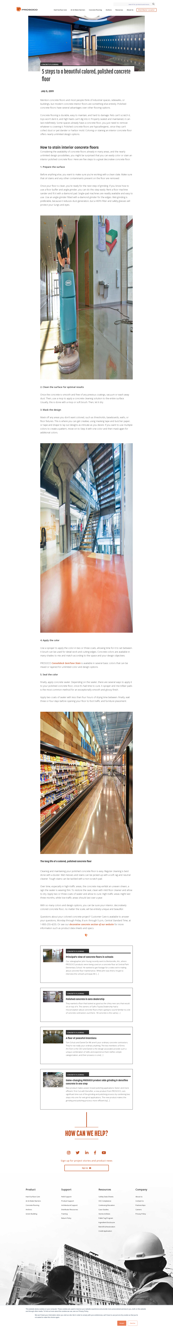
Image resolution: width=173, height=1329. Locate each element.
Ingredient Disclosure (107, 1222)
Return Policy (66, 1218)
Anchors (109, 10)
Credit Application (105, 1231)
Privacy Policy (141, 1214)
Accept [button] (121, 1323)
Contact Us (140, 1201)
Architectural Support (69, 1205)
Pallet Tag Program (106, 1218)
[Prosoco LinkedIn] (86, 1152)
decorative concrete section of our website (91, 924)
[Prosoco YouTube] (104, 1152)
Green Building (31, 1214)
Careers (139, 1209)
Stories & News (104, 1214)
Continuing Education (107, 1205)
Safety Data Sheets (106, 1196)
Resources (119, 10)
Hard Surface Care (60, 10)
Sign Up (85, 1168)
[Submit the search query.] (153, 4)
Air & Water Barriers (78, 10)
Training (64, 1214)
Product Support (67, 1201)
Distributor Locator (146, 10)
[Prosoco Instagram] (68, 1152)
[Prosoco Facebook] (95, 1152)
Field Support (66, 1196)
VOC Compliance (105, 1201)
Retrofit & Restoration (107, 1227)
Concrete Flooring (95, 10)
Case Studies (104, 1209)
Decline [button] (132, 1323)
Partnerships (141, 1205)
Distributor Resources (69, 1209)
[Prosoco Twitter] (78, 1152)
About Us (130, 10)
